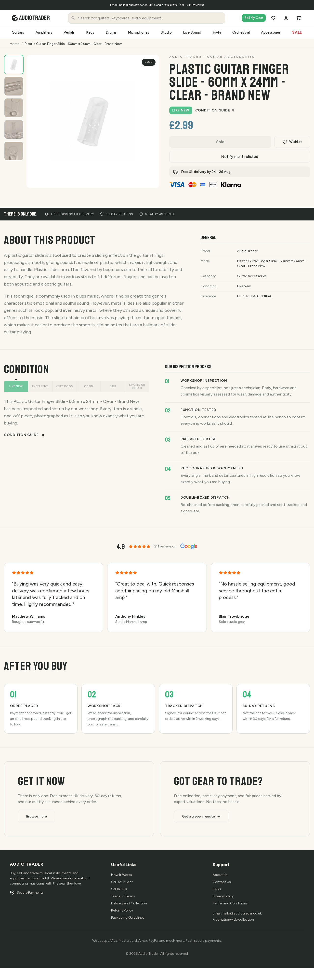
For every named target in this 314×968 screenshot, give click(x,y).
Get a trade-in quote (198, 816)
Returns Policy (122, 910)
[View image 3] (14, 108)
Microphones (138, 32)
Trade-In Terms (123, 896)
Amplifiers (44, 32)
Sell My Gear (254, 18)
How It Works (121, 875)
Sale (297, 32)
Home (14, 44)
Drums (111, 32)
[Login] (286, 18)
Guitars (18, 32)
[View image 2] (14, 86)
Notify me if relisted (239, 156)
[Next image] (151, 179)
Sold (220, 141)
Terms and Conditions (230, 903)
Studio (166, 32)
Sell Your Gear (122, 882)
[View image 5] (14, 151)
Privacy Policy (223, 896)
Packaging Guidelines (127, 917)
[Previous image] (139, 179)
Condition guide (212, 110)
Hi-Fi (217, 32)
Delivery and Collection (129, 903)
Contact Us (222, 882)
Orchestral (241, 32)
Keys (90, 32)
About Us (220, 875)
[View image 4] (14, 129)
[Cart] (298, 18)
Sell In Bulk (119, 889)
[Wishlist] (273, 18)
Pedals (69, 32)
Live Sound (192, 32)
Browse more (36, 816)
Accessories (271, 32)
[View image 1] (14, 64)
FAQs (217, 889)
